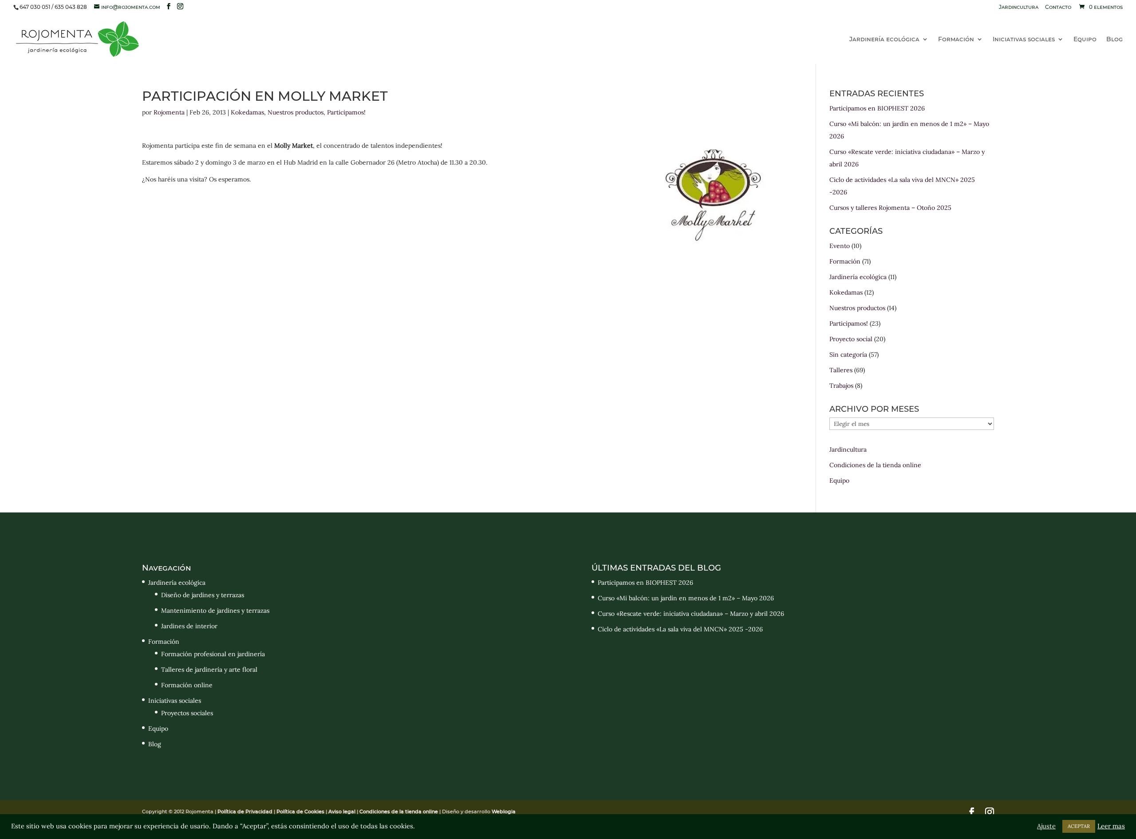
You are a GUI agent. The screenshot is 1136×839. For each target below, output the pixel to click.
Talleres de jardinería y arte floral (209, 670)
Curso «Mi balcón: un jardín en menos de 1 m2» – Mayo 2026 (686, 598)
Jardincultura (1018, 7)
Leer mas (1111, 826)
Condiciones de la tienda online (875, 465)
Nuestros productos (295, 112)
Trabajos (841, 386)
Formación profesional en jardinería (213, 654)
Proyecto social (850, 339)
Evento (839, 246)
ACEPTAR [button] (1079, 826)
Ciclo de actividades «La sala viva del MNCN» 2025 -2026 (680, 629)
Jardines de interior (189, 626)
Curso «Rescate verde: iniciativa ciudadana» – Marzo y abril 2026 (691, 614)
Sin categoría (848, 354)
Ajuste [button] (1046, 826)
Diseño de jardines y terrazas (202, 595)
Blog (1114, 39)
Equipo (1085, 39)
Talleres (840, 370)
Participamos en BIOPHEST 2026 (877, 108)
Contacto (1058, 7)
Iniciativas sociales (1024, 39)
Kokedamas (247, 112)
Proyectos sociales (187, 713)
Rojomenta (169, 112)
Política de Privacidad (245, 811)
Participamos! (346, 112)
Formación (956, 39)
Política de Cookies (300, 811)
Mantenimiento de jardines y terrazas (215, 610)
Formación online (187, 685)
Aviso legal (341, 811)
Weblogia (504, 811)
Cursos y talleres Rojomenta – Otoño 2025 (890, 208)
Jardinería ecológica (884, 39)
